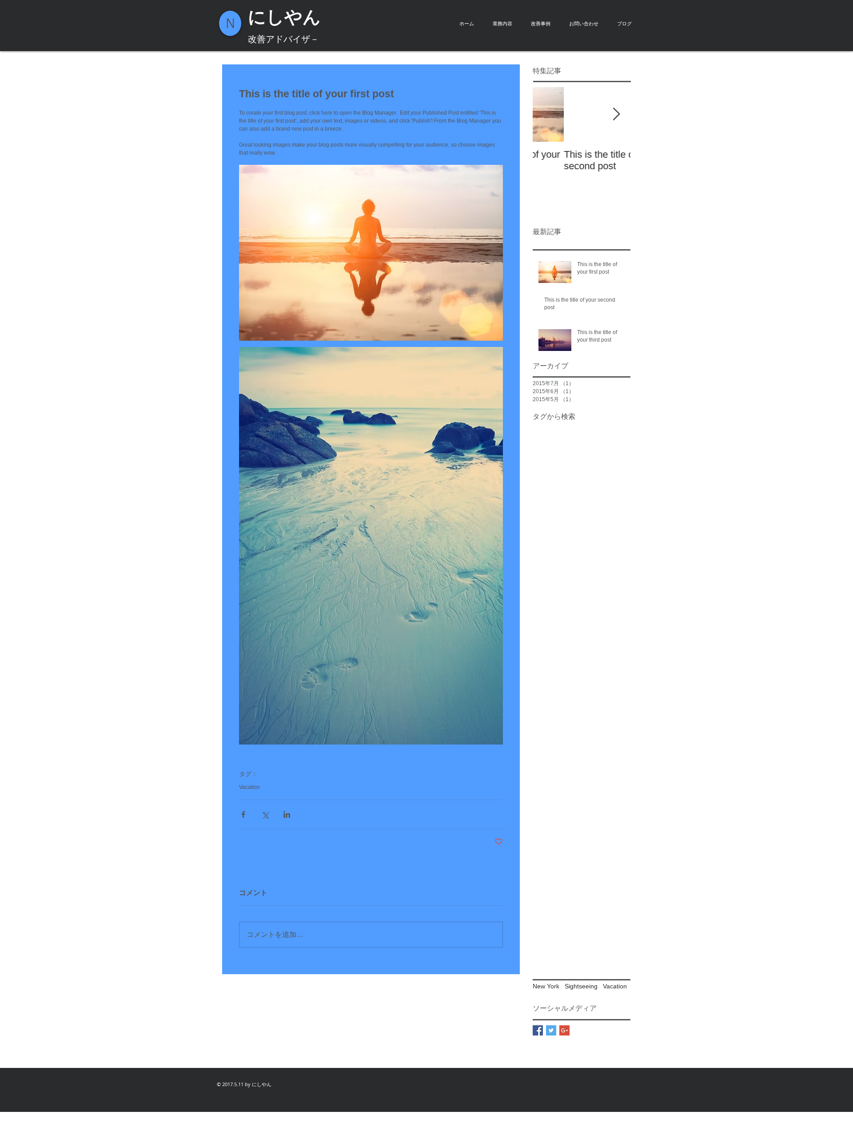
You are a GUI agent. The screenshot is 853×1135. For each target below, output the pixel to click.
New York (546, 986)
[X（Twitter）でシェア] (265, 814)
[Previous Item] (547, 114)
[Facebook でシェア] (243, 814)
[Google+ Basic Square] (564, 1030)
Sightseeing (581, 986)
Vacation (249, 787)
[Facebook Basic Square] (538, 1030)
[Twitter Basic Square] (551, 1030)
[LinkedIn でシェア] (287, 814)
